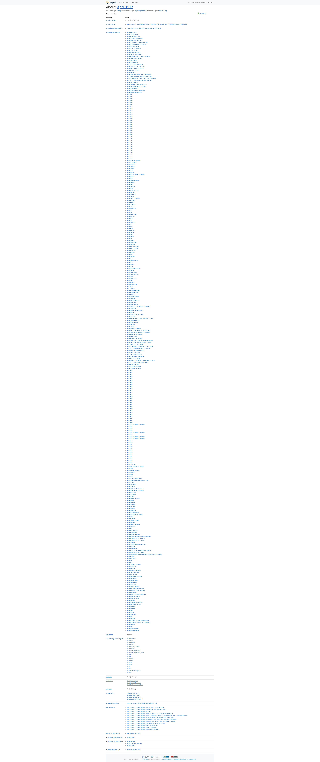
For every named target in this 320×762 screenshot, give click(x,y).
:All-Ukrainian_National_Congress (138, 332)
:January (130, 216)
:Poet (129, 616)
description (111, 20)
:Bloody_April (132, 741)
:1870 (129, 410)
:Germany (131, 200)
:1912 (129, 106)
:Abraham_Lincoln (133, 160)
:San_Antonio (132, 272)
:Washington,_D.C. (133, 300)
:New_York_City (132, 246)
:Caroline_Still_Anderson (135, 356)
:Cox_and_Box (132, 82)
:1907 (129, 102)
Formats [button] (136, 2)
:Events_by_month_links (135, 653)
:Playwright (131, 614)
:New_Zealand (132, 248)
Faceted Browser (194, 2)
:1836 (129, 378)
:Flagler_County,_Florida (135, 314)
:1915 (129, 110)
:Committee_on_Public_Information (139, 74)
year (109, 677)
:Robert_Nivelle (132, 628)
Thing (119, 11)
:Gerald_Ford (132, 532)
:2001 (129, 136)
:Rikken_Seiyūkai (133, 320)
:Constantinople (133, 512)
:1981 (129, 454)
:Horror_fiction (132, 548)
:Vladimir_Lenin (133, 296)
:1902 (129, 96)
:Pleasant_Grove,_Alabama (136, 44)
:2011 (129, 154)
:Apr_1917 (131, 737)
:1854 (129, 388)
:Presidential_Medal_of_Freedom (138, 622)
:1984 (129, 460)
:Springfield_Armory (134, 743)
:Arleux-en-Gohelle (134, 48)
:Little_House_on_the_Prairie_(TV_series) (140, 318)
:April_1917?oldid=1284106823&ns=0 (142, 703)
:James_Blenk (132, 336)
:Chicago (130, 182)
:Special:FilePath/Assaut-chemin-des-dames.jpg (146, 723)
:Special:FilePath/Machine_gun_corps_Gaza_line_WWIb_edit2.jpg (151, 721)
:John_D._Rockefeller (134, 54)
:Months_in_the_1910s (135, 685)
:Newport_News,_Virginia (136, 590)
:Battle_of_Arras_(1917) (135, 488)
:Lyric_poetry (132, 574)
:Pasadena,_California (134, 602)
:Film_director (132, 530)
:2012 (129, 156)
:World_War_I (132, 302)
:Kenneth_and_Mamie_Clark (136, 84)
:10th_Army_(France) (134, 354)
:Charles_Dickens (133, 498)
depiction (110, 707)
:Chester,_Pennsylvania (135, 310)
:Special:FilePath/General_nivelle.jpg (142, 725)
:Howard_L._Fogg (133, 358)
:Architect (131, 472)
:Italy (129, 212)
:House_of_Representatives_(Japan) (139, 550)
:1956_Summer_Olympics (136, 438)
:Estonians (131, 526)
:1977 (129, 450)
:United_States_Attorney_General (138, 56)
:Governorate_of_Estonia (136, 538)
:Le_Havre (131, 568)
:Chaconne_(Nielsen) (134, 92)
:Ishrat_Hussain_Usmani (135, 350)
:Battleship (131, 308)
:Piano (130, 610)
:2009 (129, 152)
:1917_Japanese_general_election (138, 348)
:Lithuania (131, 230)
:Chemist (130, 500)
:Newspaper (132, 592)
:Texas (130, 286)
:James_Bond (132, 214)
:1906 (129, 100)
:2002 (129, 138)
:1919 (129, 114)
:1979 (129, 452)
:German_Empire (133, 534)
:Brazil (130, 178)
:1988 (129, 462)
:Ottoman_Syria (133, 598)
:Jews (129, 562)
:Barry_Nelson (132, 62)
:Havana (130, 206)
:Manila (130, 236)
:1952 (129, 434)
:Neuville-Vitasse (133, 70)
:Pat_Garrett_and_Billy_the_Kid (137, 42)
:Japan (130, 218)
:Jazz (129, 560)
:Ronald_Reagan (133, 630)
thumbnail (110, 24)
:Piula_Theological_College (136, 86)
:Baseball (131, 486)
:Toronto (130, 288)
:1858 (129, 394)
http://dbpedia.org (140, 11)
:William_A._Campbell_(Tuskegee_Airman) (141, 360)
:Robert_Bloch (132, 322)
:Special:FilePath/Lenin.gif (139, 711)
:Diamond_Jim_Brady (134, 334)
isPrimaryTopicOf (113, 733)
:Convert (130, 649)
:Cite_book (131, 639)
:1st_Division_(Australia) (135, 64)
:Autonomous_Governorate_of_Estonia (140, 346)
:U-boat (130, 326)
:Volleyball (131, 298)
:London (130, 232)
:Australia (131, 164)
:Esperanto (131, 194)
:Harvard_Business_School (136, 544)
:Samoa (130, 270)
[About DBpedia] (111, 2)
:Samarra (131, 324)
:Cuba (130, 188)
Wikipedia (145, 759)
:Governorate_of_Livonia (135, 540)
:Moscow (131, 244)
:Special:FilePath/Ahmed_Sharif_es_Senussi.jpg (145, 707)
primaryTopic (113, 749)
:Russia (130, 266)
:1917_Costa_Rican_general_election (139, 80)
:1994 (129, 124)
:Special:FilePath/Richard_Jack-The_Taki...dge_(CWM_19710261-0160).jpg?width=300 (157, 24)
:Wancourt (131, 72)
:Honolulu (131, 546)
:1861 (129, 400)
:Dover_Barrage (133, 364)
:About (130, 641)
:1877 (129, 414)
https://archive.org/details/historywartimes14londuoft (144, 28)
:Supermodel (132, 60)
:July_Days (131, 316)
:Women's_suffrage (134, 328)
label (109, 689)
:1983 (129, 458)
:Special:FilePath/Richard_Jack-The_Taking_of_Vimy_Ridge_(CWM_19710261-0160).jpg (157, 715)
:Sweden (130, 282)
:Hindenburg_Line (133, 36)
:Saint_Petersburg (133, 268)
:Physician (131, 606)
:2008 (129, 150)
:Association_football (134, 478)
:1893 (129, 420)
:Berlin (130, 170)
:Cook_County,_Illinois (135, 514)
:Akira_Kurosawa (133, 470)
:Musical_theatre (133, 586)
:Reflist (130, 661)
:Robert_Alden (132, 88)
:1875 (129, 412)
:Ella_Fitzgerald (132, 190)
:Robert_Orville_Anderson (136, 90)
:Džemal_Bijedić (133, 520)
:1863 (129, 404)
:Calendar (131, 643)
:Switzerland (132, 284)
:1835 (129, 376)
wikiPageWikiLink (113, 32)
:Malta (130, 234)
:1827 (129, 370)
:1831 (129, 374)
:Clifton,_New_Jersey (134, 58)
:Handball (131, 542)
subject (109, 681)
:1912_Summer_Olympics (136, 424)
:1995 (129, 126)
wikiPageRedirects (115, 737)
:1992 (129, 120)
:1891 (129, 418)
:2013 (129, 158)
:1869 (129, 408)
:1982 (129, 456)
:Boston (130, 176)
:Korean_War (132, 566)
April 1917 (125, 7)
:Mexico (130, 240)
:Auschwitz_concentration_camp (138, 480)
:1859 (129, 396)
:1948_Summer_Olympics (136, 432)
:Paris (129, 258)
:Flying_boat (131, 32)
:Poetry (130, 264)
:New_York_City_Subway (135, 588)
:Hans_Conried (132, 34)
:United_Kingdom (133, 290)
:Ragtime (131, 624)
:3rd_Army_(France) (134, 366)
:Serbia (130, 276)
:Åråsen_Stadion (133, 46)
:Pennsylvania (132, 260)
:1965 (129, 446)
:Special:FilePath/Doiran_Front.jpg (141, 727)
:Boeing (130, 172)
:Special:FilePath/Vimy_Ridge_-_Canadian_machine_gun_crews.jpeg (152, 719)
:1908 (129, 104)
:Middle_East (132, 582)
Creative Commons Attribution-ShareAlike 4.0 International (179, 759)
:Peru (129, 262)
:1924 (129, 116)
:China (130, 184)
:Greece (130, 202)
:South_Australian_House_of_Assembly (140, 340)
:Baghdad (131, 166)
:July (129, 220)
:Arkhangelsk (132, 162)
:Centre (130, 645)
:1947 (129, 430)
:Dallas (130, 516)
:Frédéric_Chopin (133, 198)
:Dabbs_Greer (132, 50)
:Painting (131, 600)
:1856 (129, 390)
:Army (130, 474)
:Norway (130, 252)
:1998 (129, 132)
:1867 (129, 406)
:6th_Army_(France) (134, 368)
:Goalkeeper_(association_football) (139, 536)
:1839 (129, 380)
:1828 (129, 372)
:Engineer (131, 522)
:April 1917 (132, 693)
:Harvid (130, 659)
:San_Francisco (132, 274)
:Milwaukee (131, 584)
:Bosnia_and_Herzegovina (136, 174)
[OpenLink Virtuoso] (145, 757)
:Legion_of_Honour (134, 570)
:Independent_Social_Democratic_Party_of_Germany (144, 554)
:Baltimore (131, 484)
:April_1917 (134, 733)
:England (130, 192)
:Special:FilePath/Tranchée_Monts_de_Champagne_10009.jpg (150, 713)
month (109, 635)
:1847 (129, 386)
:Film (129, 528)
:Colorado (131, 186)
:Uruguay (131, 294)
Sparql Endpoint (208, 2)
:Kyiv (129, 224)
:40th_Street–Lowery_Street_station (139, 342)
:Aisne (130, 468)
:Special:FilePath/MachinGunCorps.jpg (143, 729)
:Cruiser (130, 312)
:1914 (129, 108)
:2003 (129, 140)
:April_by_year (132, 681)
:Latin (129, 226)
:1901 (129, 94)
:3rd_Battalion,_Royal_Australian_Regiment (141, 78)
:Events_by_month (133, 651)
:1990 (129, 118)
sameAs (110, 693)
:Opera (130, 254)
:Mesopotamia (132, 580)
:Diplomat (131, 518)
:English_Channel (133, 524)
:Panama (130, 256)
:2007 (129, 148)
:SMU (129, 665)
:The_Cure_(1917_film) (135, 344)
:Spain (130, 280)
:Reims (130, 626)
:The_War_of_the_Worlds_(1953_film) (139, 76)
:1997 (129, 130)
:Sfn (129, 669)
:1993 (129, 122)
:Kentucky (131, 222)
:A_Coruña (131, 464)
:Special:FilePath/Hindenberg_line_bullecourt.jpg (146, 709)
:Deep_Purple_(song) (134, 338)
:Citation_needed (133, 647)
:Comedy (130, 508)
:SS (129, 667)
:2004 (129, 142)
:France (130, 196)
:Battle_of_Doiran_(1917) (135, 66)
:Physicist (131, 608)
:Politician (131, 618)
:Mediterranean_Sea (134, 576)
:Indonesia (131, 208)
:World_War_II (132, 304)
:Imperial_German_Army (135, 552)
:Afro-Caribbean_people (135, 466)
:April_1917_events (134, 683)
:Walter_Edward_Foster (135, 68)
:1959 (129, 442)
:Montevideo (132, 242)
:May (129, 238)
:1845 (129, 384)
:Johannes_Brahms (134, 564)
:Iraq (129, 210)
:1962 (129, 444)
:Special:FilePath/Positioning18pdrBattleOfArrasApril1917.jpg (150, 717)
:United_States (132, 292)
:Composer (131, 510)
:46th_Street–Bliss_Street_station (138, 330)
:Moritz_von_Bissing (134, 40)
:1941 (129, 426)
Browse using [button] (124, 2)
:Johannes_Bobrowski (134, 38)
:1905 (129, 98)
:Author (130, 482)
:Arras (130, 476)
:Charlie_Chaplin (133, 180)
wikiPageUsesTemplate (115, 639)
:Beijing (130, 168)
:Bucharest (131, 494)
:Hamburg (131, 204)
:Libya (130, 228)
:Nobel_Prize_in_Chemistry (136, 594)
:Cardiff (130, 496)
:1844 (129, 382)
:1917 (129, 112)
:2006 (129, 146)
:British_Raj (131, 492)
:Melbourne (131, 578)
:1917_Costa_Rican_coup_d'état (137, 362)
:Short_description (133, 671)
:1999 (129, 134)
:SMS (129, 663)
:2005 (129, 144)
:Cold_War (131, 506)
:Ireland (130, 556)
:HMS (129, 657)
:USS (129, 673)
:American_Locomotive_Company (138, 306)
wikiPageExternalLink (114, 28)
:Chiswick (131, 502)
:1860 (129, 398)
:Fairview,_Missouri (134, 52)
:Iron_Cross (131, 558)
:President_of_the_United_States (138, 620)
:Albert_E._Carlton (133, 352)
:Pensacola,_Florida (134, 604)
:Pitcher (130, 612)
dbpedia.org (163, 11)
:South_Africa (132, 278)
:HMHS (130, 655)
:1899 (129, 422)
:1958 (129, 440)
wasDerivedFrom (113, 703)
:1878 (129, 416)
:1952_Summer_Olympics (136, 436)
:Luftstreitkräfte (133, 572)
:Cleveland (131, 504)
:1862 (129, 402)
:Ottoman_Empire (133, 596)
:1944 (129, 428)
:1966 (129, 448)
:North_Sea (131, 250)
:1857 (129, 392)
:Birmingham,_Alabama (135, 490)
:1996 (129, 128)
